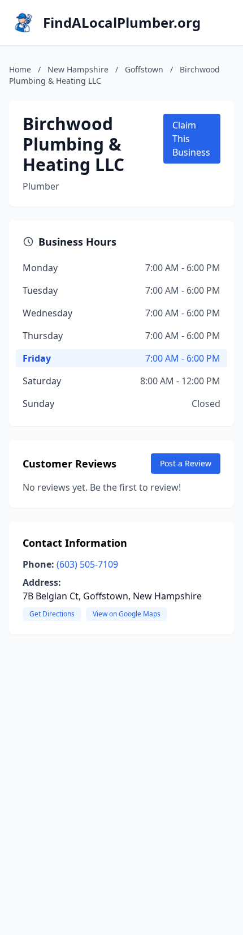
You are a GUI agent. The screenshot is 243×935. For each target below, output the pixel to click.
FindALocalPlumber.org (122, 23)
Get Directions (52, 614)
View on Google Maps (126, 614)
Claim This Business (191, 138)
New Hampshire (78, 69)
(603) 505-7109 (87, 564)
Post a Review (185, 463)
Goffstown (144, 69)
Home (20, 69)
